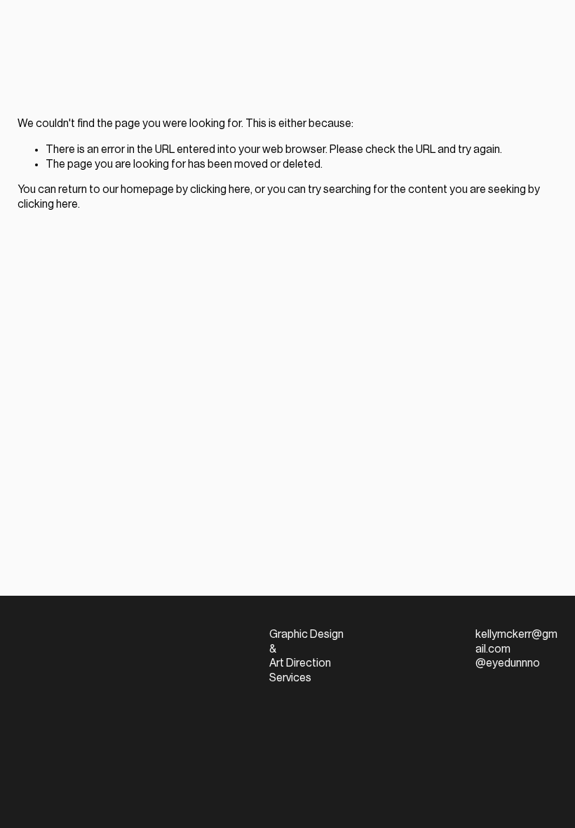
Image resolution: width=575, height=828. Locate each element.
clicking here (220, 189)
